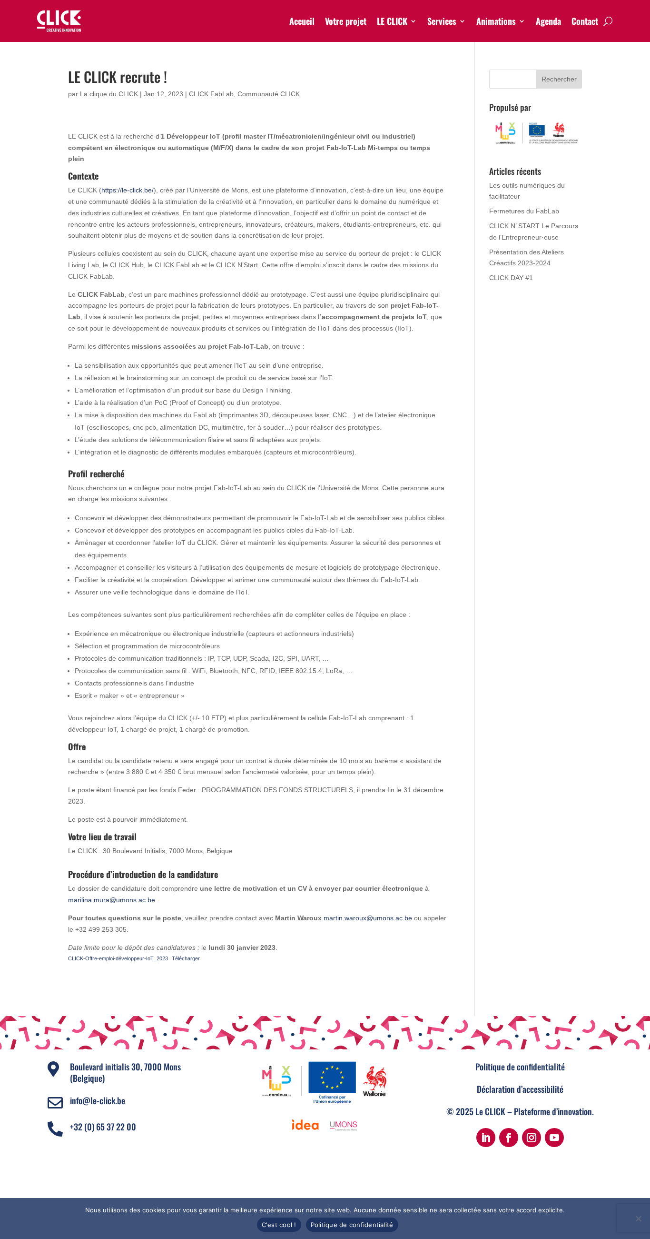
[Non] (638, 1218)
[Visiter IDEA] (305, 1125)
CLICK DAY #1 (511, 278)
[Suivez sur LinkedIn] (485, 1137)
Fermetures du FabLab (524, 211)
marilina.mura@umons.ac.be (111, 900)
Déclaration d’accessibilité (520, 1089)
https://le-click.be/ (127, 190)
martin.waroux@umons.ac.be (368, 918)
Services (441, 21)
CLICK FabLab (211, 94)
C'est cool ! (279, 1225)
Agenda (548, 21)
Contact (584, 21)
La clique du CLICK (109, 94)
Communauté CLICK (268, 94)
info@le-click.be (97, 1100)
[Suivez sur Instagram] (531, 1137)
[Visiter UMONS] (343, 1125)
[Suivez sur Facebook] (508, 1137)
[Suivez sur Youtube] (554, 1137)
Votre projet (345, 21)
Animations (496, 21)
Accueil (302, 21)
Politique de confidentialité (520, 1066)
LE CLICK (392, 21)
